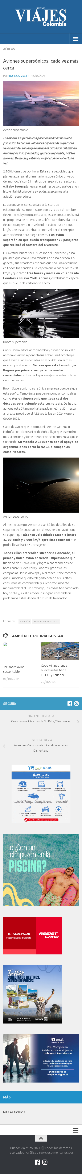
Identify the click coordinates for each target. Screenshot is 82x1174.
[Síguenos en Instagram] (76, 703)
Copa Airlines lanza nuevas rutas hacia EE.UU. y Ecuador (54, 670)
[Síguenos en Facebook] (69, 703)
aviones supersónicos (46, 621)
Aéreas (9, 49)
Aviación (25, 621)
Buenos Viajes (19, 75)
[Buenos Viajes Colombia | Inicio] (41, 16)
